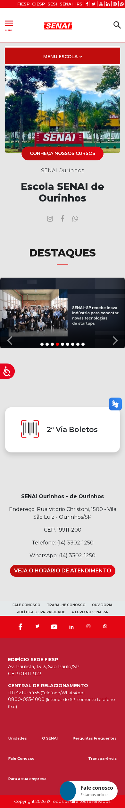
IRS (78, 4)
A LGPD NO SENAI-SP (90, 612)
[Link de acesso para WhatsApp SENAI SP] (122, 4)
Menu (9, 25)
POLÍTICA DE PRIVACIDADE (41, 612)
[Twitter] (37, 626)
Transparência (102, 758)
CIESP (38, 4)
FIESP (23, 4)
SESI (52, 4)
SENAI (66, 4)
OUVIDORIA (102, 605)
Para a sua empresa (27, 779)
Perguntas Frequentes (95, 738)
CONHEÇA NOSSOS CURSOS (62, 153)
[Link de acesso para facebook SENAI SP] (87, 4)
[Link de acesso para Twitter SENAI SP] (94, 4)
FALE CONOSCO (26, 605)
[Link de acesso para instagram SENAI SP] (115, 4)
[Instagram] (88, 626)
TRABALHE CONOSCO (66, 605)
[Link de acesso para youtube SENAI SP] (101, 4)
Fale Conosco (21, 758)
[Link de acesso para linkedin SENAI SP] (108, 4)
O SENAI (50, 738)
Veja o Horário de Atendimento (62, 571)
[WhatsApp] (105, 626)
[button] (9, 312)
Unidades (17, 738)
